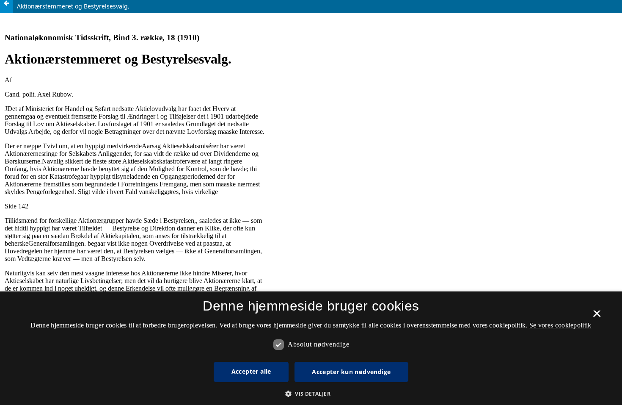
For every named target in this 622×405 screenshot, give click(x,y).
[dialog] (311, 348)
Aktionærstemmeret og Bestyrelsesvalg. (73, 6)
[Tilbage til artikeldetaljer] (6, 6)
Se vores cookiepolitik (560, 325)
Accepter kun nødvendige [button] (351, 372)
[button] (311, 393)
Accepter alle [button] (251, 371)
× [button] (597, 316)
